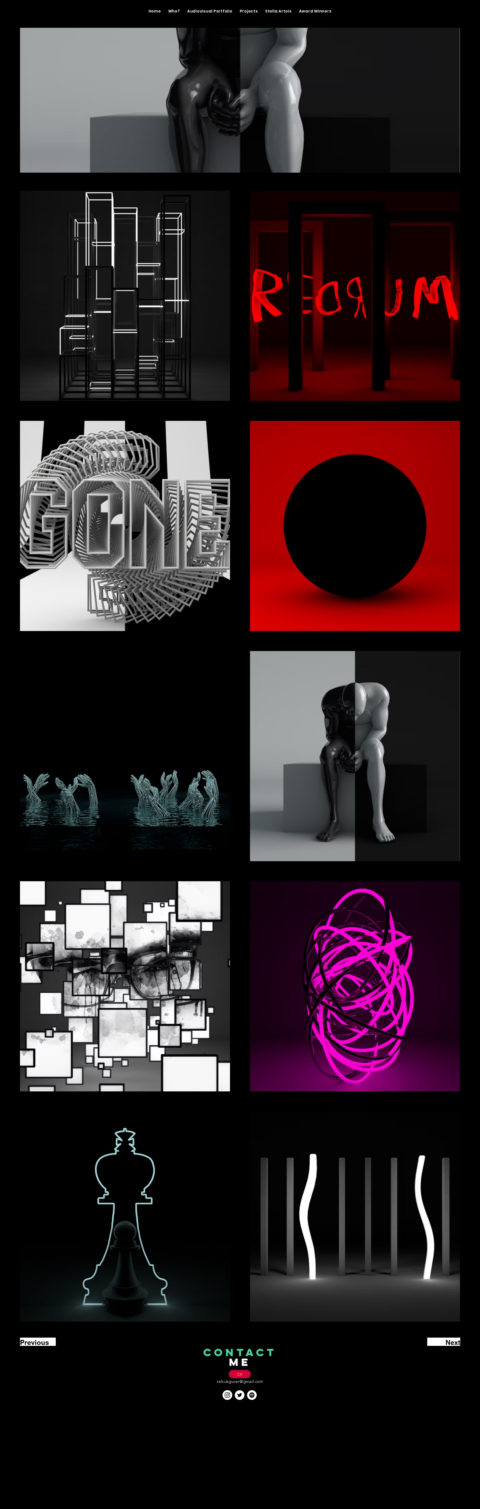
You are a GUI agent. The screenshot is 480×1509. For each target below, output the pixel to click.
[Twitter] (239, 1395)
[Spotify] (252, 1395)
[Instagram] (227, 1395)
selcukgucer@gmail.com (240, 1381)
